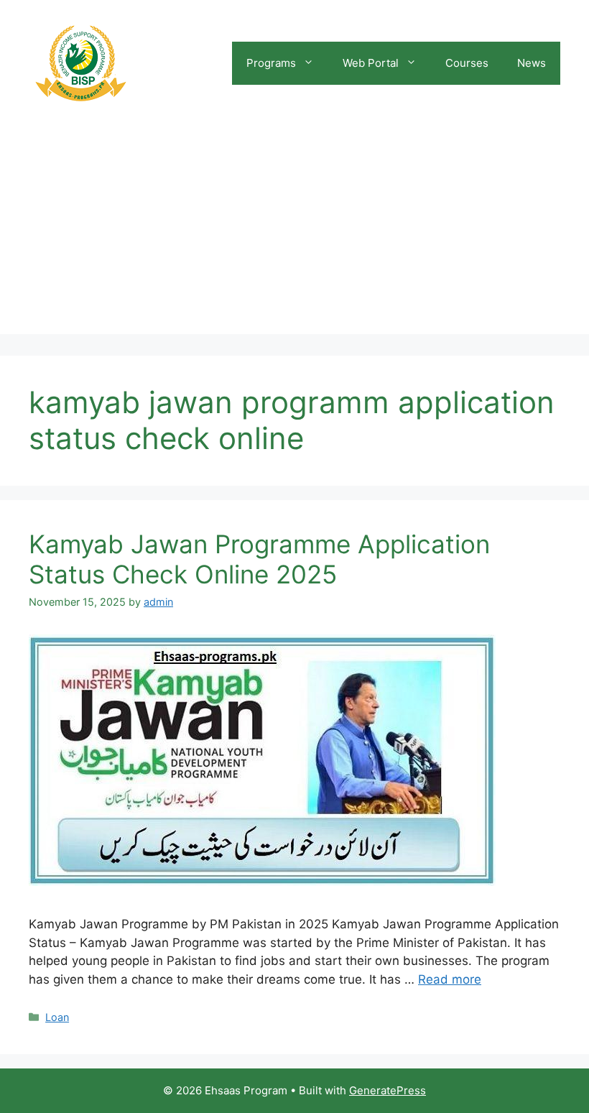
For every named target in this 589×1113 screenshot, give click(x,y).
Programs (271, 63)
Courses (466, 63)
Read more (449, 979)
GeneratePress (387, 1090)
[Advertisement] (294, 233)
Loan (57, 1017)
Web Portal (371, 63)
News (531, 63)
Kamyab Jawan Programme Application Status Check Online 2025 (259, 559)
